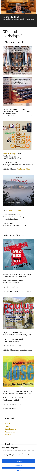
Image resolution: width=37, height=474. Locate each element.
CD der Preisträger (9, 154)
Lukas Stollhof (11, 17)
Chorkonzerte (10, 432)
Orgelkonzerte (10, 429)
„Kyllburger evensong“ (13, 210)
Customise (18, 466)
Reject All (18, 470)
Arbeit (7, 426)
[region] (18, 459)
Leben (7, 423)
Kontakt (8, 435)
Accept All (19, 461)
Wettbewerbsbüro (23, 169)
